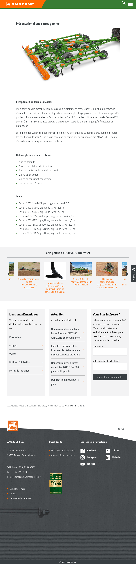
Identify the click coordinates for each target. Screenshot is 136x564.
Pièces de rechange (19, 370)
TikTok (115, 450)
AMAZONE (12, 405)
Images (13, 345)
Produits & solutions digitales (32, 405)
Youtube (90, 463)
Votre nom (98, 346)
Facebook (91, 450)
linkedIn (116, 457)
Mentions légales (17, 488)
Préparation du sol (56, 405)
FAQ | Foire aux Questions (63, 450)
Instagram (91, 457)
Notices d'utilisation (19, 362)
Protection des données (20, 498)
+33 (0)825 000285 (26, 467)
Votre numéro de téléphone (106, 361)
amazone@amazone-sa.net (28, 476)
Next (127, 274)
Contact (12, 493)
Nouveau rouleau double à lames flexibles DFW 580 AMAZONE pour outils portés (66, 333)
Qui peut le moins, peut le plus (65, 381)
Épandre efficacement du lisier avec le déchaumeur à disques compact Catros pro (65, 350)
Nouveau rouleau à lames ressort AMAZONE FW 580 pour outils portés (65, 367)
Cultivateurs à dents (75, 405)
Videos (12, 353)
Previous (8, 274)
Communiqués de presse (63, 455)
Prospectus (15, 337)
